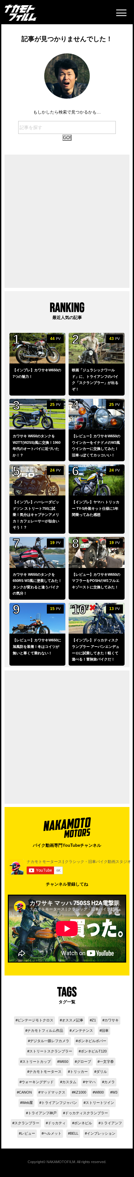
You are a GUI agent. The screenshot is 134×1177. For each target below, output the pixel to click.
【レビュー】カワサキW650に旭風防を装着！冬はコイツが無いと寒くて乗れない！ (37, 646)
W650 (63, 1061)
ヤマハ (90, 1082)
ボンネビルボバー (92, 1041)
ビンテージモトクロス (35, 1020)
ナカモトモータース (45, 1071)
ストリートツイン (100, 1103)
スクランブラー (26, 1123)
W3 (114, 1092)
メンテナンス (82, 1030)
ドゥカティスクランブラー (86, 1113)
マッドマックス (52, 1092)
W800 (99, 1092)
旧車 (105, 1030)
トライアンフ (111, 1123)
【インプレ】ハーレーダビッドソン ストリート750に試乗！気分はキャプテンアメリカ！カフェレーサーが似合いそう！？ (36, 514)
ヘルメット (52, 1133)
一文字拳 (107, 1061)
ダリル (101, 1071)
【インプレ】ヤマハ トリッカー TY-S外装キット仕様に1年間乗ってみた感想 (95, 508)
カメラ (109, 1082)
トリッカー (79, 1071)
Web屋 (27, 1103)
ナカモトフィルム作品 (45, 1030)
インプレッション (101, 1133)
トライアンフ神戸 (42, 1113)
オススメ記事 (72, 1020)
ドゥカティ (57, 1123)
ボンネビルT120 (94, 1051)
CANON (25, 1092)
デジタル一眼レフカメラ (49, 1041)
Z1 (94, 1020)
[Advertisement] (67, 221)
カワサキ (111, 1020)
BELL (74, 1133)
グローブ (84, 1061)
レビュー (28, 1133)
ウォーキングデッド (37, 1082)
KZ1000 (80, 1092)
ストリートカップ (36, 1061)
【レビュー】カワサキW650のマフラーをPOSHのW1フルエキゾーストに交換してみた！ (96, 580)
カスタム (69, 1082)
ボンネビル (83, 1123)
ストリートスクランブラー (50, 1051)
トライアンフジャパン (59, 1103)
